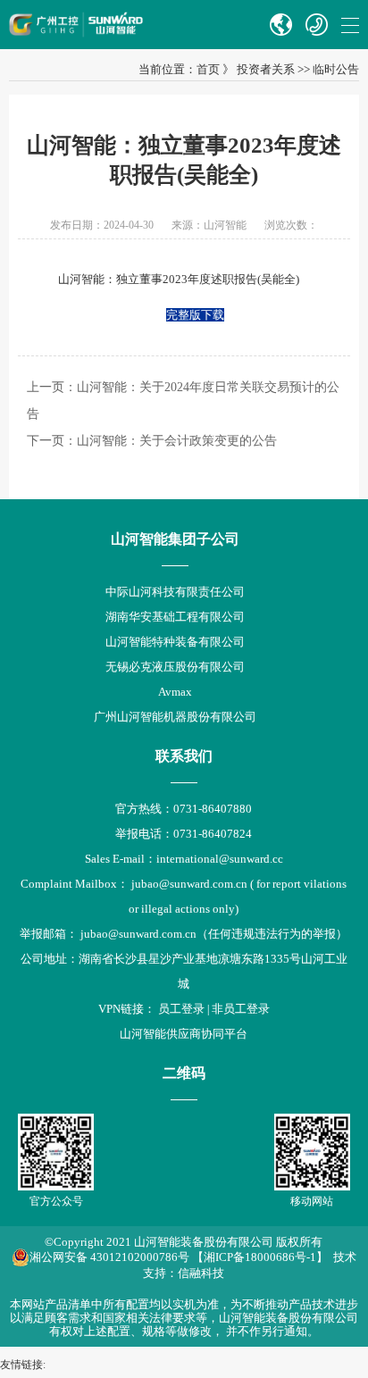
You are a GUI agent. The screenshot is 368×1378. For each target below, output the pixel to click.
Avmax (175, 691)
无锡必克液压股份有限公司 (175, 666)
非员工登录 (241, 1008)
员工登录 (181, 1008)
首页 (208, 69)
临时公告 (336, 69)
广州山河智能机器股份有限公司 (175, 716)
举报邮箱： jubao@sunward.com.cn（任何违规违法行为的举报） (183, 933)
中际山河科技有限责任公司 (175, 591)
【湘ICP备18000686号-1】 (260, 1257)
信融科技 (201, 1273)
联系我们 (184, 756)
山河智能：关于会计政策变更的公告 (177, 440)
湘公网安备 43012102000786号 (109, 1257)
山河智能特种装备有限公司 (175, 641)
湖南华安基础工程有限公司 (175, 616)
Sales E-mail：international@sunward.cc (184, 858)
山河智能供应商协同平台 (183, 1033)
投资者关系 (266, 69)
